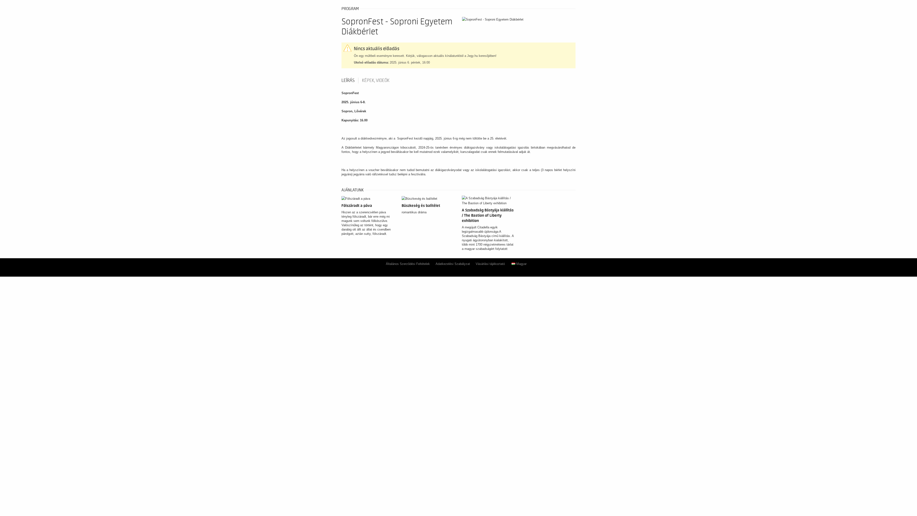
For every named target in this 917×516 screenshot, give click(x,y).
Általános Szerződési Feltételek (408, 264)
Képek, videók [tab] (375, 80)
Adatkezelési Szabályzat (453, 264)
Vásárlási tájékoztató (490, 264)
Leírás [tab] (348, 80)
